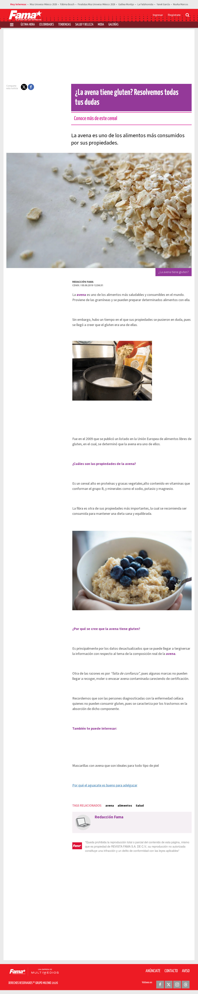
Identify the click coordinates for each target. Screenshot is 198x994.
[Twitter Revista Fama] (168, 984)
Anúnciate (153, 971)
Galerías (113, 24)
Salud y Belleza (84, 24)
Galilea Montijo (126, 4)
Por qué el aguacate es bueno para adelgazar (104, 785)
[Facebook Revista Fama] (160, 984)
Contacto (171, 971)
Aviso (185, 971)
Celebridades (46, 24)
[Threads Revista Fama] (185, 984)
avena (109, 805)
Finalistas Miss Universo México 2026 (96, 4)
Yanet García (163, 4)
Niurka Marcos (180, 4)
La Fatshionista (145, 4)
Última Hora (28, 24)
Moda (101, 24)
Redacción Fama (82, 281)
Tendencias (64, 24)
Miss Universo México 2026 (43, 4)
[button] (24, 87)
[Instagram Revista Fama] (177, 984)
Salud (140, 805)
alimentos (125, 805)
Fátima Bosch (67, 4)
